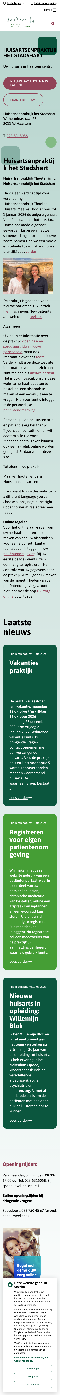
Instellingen (33, 1368)
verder (31, 251)
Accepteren (33, 1384)
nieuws (36, 346)
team (40, 357)
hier (6, 311)
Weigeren (33, 1376)
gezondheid (12, 352)
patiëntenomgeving (19, 410)
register (36, 316)
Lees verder (23, 797)
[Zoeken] (53, 23)
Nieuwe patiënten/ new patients (29, 83)
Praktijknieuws (23, 100)
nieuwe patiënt (42, 373)
